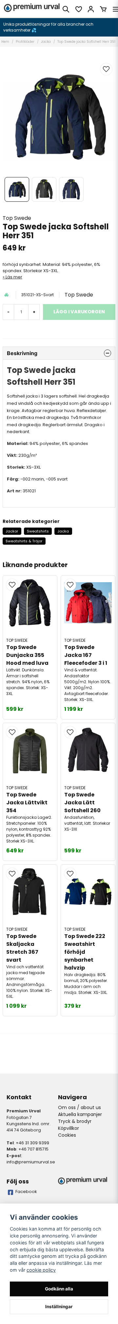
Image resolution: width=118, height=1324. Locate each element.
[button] (106, 69)
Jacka (46, 41)
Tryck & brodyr (74, 1121)
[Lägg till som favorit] (78, 9)
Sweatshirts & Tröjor (24, 541)
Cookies (67, 1135)
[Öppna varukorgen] (103, 9)
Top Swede (17, 218)
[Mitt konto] (91, 9)
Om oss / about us (79, 1107)
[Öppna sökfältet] (66, 9)
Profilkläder (25, 41)
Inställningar (59, 1306)
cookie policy (41, 1270)
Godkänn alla (59, 1288)
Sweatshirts (38, 531)
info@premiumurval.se (31, 1162)
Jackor (12, 531)
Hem (5, 41)
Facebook (26, 1191)
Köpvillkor (68, 1128)
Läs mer (14, 277)
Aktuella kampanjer (80, 1114)
